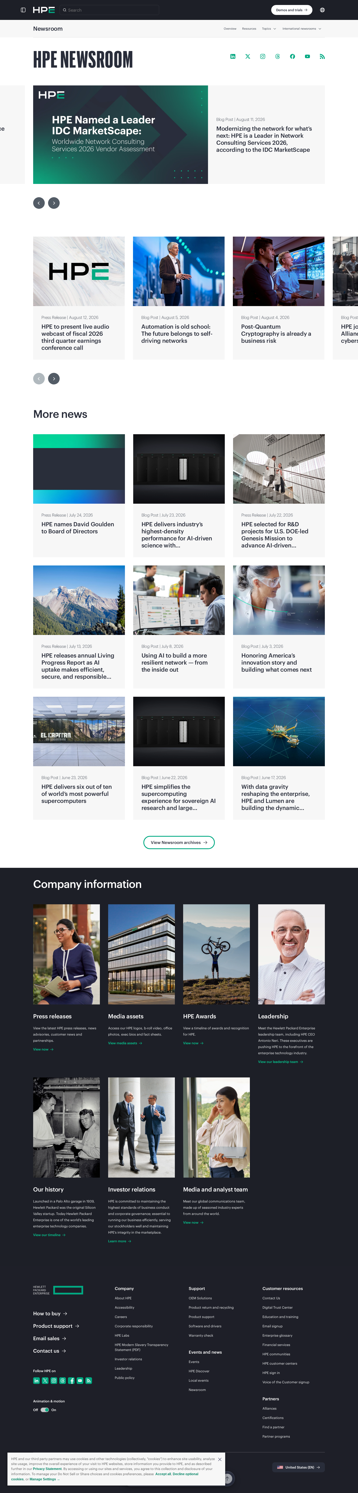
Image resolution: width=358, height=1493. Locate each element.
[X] (45, 1380)
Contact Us (271, 1298)
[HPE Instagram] (262, 56)
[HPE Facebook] (292, 56)
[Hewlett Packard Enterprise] (44, 10)
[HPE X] (247, 56)
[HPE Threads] (277, 56)
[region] (179, 134)
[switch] (42, 1410)
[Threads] (62, 1380)
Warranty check (201, 1335)
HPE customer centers (279, 1363)
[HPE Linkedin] (232, 56)
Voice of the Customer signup (285, 1382)
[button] (219, 1459)
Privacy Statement (47, 1469)
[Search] (64, 9)
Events (194, 1362)
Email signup (272, 1326)
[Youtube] (80, 1380)
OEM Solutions (200, 1298)
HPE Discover (199, 1371)
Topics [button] (266, 28)
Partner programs (276, 1436)
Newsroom (197, 1390)
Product (53, 1326)
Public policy (124, 1378)
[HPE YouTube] (307, 56)
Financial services (276, 1345)
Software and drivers (205, 1326)
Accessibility (124, 1307)
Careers (121, 1317)
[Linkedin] (36, 1380)
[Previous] (39, 203)
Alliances (269, 1408)
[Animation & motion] (45, 1410)
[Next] (54, 378)
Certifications (273, 1418)
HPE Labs (122, 1335)
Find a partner (273, 1427)
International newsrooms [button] (299, 28)
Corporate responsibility (134, 1326)
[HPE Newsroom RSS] (322, 56)
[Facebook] (71, 1380)
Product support (201, 1317)
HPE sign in (271, 1373)
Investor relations (128, 1359)
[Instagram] (54, 1380)
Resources (249, 28)
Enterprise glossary (277, 1335)
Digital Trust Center (277, 1307)
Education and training (280, 1317)
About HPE (123, 1298)
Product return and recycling (211, 1307)
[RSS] (88, 1380)
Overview (230, 28)
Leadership (123, 1368)
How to (46, 1313)
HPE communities (276, 1354)
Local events (199, 1380)
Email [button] (46, 1338)
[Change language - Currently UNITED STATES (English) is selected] (322, 10)
